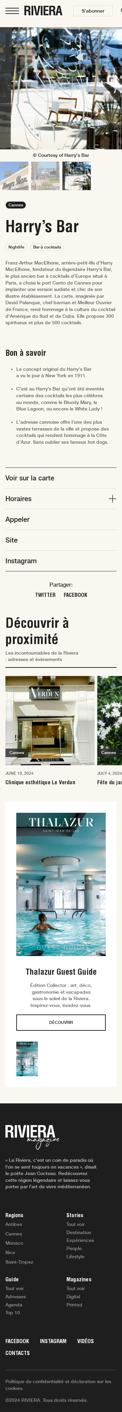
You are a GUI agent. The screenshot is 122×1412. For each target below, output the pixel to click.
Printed (74, 1304)
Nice (10, 1252)
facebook (75, 595)
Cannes (13, 1233)
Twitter (45, 595)
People (74, 1248)
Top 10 (12, 1312)
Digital (73, 1296)
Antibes (13, 1224)
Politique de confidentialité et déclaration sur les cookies (58, 1385)
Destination (78, 1232)
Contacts (17, 1353)
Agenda (13, 1304)
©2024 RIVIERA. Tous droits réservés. (46, 1400)
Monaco (14, 1243)
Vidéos (85, 1341)
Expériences (80, 1240)
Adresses (15, 1296)
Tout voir (75, 1224)
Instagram (53, 1341)
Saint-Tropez (19, 1262)
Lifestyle (75, 1256)
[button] (93, 10)
